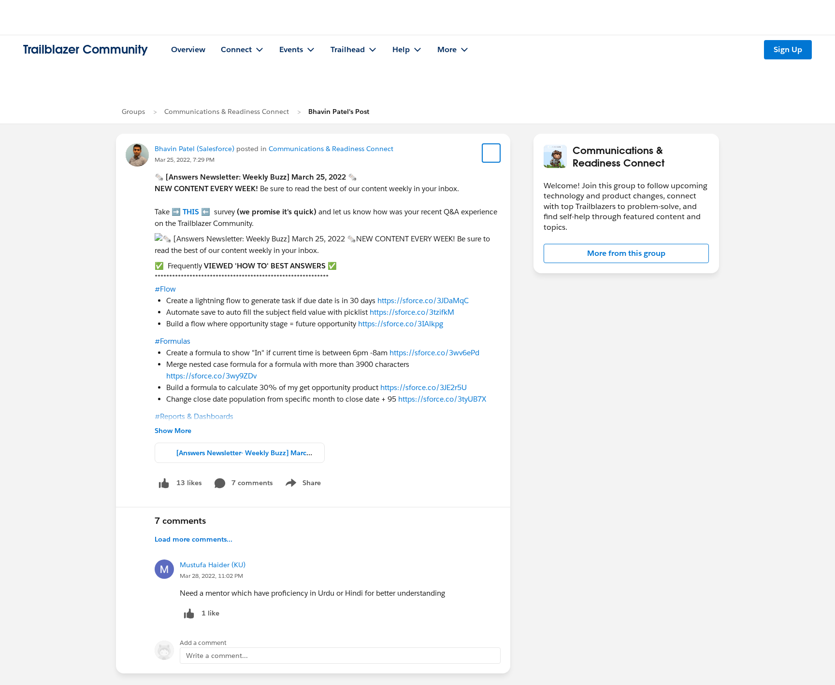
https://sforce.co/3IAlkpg (400, 323)
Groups (133, 111)
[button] (626, 253)
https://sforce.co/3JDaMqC (423, 300)
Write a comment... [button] (217, 655)
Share (301, 484)
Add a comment (203, 643)
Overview (188, 49)
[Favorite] (491, 153)
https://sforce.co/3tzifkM (412, 312)
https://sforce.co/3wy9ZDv (211, 375)
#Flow (165, 289)
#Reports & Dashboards (194, 416)
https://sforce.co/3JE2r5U (423, 387)
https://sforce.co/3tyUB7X (442, 399)
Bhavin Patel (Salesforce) (194, 148)
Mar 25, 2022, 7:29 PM (185, 159)
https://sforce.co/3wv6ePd (434, 352)
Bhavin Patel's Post (338, 111)
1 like (210, 613)
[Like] (164, 483)
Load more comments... (193, 539)
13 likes (189, 482)
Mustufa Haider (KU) (212, 564)
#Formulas (172, 341)
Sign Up (788, 49)
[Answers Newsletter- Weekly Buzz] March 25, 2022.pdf (266, 452)
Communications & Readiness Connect (226, 111)
